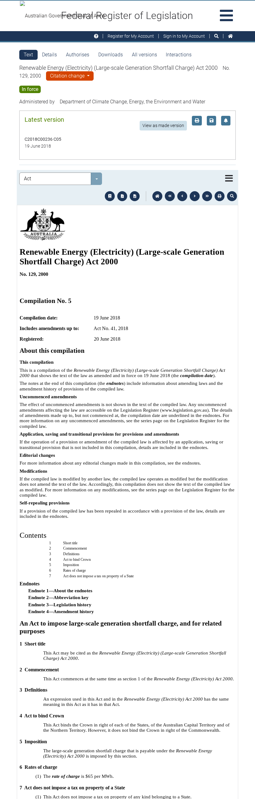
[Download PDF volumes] (122, 196)
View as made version (163, 125)
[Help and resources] (96, 36)
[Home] (230, 36)
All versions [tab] (144, 55)
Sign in (184, 36)
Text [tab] (28, 55)
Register (131, 36)
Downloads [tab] (110, 55)
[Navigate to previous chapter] (170, 196)
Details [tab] (49, 55)
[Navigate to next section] (195, 196)
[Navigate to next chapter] (207, 196)
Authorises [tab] (77, 55)
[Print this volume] (220, 196)
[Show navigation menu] (229, 179)
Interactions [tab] (179, 55)
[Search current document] (232, 196)
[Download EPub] (110, 196)
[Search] (216, 36)
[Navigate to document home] (157, 196)
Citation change (68, 76)
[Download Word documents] (135, 196)
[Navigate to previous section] (182, 196)
